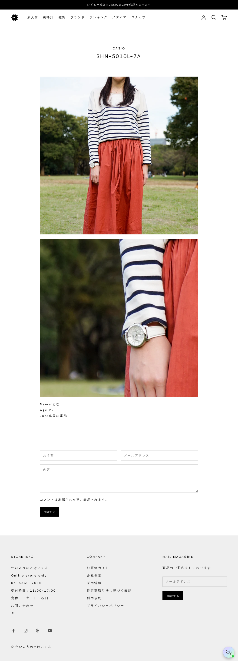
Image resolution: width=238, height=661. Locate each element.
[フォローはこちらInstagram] (25, 630)
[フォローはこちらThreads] (37, 630)
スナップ (139, 17)
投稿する (49, 511)
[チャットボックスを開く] (228, 652)
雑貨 (62, 17)
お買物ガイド (98, 568)
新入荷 (32, 17)
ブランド (77, 17)
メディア (119, 17)
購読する (173, 595)
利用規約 (94, 598)
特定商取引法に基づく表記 (109, 591)
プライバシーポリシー (105, 606)
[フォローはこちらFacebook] (13, 630)
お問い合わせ (22, 606)
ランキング (98, 17)
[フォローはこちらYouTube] (49, 630)
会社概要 (94, 575)
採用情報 (94, 583)
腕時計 (48, 17)
